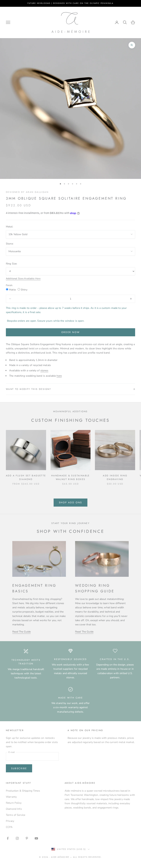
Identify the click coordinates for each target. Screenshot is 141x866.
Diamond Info (14, 809)
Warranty (11, 797)
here (59, 376)
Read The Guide (21, 631)
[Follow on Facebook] (8, 838)
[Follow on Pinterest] (27, 838)
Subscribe (19, 768)
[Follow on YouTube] (36, 838)
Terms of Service (15, 815)
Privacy (10, 821)
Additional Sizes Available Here (23, 278)
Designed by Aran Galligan (27, 192)
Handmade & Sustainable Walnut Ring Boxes (70, 477)
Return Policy (13, 803)
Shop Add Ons (70, 502)
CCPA (9, 827)
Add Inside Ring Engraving (115, 477)
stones (44, 370)
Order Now (70, 332)
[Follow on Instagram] (17, 838)
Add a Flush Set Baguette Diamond (26, 477)
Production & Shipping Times (23, 791)
